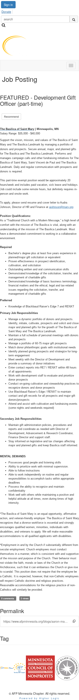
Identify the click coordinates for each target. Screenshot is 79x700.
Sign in (8, 5)
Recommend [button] (11, 116)
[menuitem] (7, 11)
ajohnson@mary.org (61, 207)
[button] (74, 621)
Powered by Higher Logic (39, 698)
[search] (74, 19)
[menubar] (7, 11)
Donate (6, 12)
